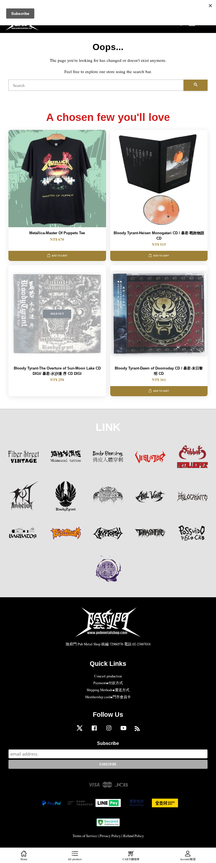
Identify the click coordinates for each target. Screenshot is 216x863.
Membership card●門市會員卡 (108, 697)
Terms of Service (85, 835)
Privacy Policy (110, 835)
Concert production (108, 676)
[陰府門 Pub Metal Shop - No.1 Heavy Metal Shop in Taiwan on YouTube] (123, 730)
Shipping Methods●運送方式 (108, 690)
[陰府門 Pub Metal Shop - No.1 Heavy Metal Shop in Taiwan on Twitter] (80, 730)
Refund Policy (133, 835)
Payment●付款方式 (108, 683)
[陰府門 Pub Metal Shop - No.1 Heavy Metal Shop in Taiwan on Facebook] (94, 730)
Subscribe (108, 743)
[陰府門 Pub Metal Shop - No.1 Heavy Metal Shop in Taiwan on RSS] (137, 729)
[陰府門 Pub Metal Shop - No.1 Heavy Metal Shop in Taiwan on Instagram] (109, 730)
